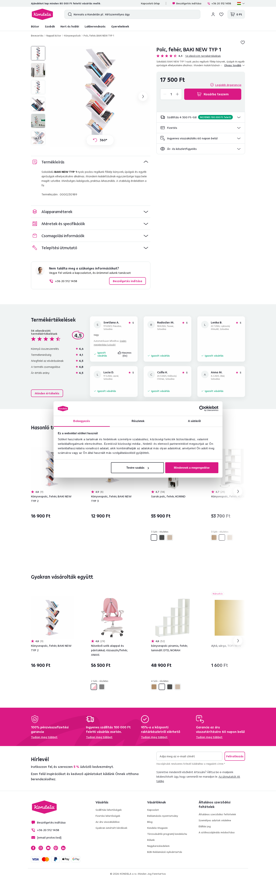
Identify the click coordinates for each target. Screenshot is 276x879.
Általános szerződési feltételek (217, 814)
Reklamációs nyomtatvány (162, 816)
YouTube (48, 848)
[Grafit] (162, 537)
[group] (100, 96)
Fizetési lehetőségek (108, 816)
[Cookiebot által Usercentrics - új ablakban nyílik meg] (202, 408)
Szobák (50, 26)
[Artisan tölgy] (214, 537)
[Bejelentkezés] (213, 14)
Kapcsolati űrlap (150, 3)
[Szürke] (102, 687)
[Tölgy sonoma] (170, 537)
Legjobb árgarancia (228, 84)
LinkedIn (63, 848)
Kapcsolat (153, 809)
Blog (149, 822)
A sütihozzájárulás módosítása (217, 832)
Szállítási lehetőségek (109, 809)
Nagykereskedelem (158, 846)
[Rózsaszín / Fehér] (94, 687)
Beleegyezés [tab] (81, 421)
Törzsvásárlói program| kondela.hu (167, 834)
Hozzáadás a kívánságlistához (243, 42)
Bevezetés (37, 35)
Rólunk (151, 840)
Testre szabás (135, 467)
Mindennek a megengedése (192, 467)
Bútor (35, 26)
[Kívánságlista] (221, 14)
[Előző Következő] (52, 468)
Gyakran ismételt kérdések (111, 828)
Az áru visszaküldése (108, 822)
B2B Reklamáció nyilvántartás (164, 852)
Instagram (40, 848)
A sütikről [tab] (194, 421)
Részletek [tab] (138, 421)
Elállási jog (205, 826)
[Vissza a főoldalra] (42, 14)
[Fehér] (154, 537)
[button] (201, 117)
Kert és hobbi (69, 26)
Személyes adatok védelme (215, 820)
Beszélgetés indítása (188, 3)
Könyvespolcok (72, 35)
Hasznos (127, 354)
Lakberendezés (95, 26)
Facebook (33, 848)
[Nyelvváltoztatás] (241, 3)
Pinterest (56, 848)
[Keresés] (69, 14)
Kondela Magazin (157, 828)
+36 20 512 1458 (221, 3)
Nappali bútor (53, 35)
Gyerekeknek (120, 26)
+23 (38, 137)
